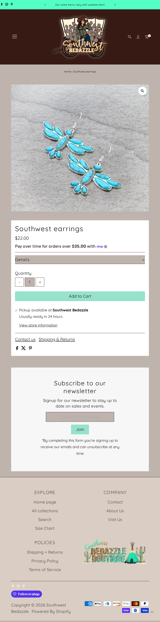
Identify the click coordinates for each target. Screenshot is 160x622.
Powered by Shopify (51, 611)
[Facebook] (2, 4)
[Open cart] (147, 37)
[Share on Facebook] (17, 348)
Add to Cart (80, 296)
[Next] (114, 4)
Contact (115, 501)
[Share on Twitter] (24, 348)
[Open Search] (130, 37)
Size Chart (44, 528)
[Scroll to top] (152, 611)
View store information (38, 325)
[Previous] (45, 4)
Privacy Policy (44, 560)
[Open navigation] (14, 37)
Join (80, 429)
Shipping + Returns (45, 552)
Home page (45, 501)
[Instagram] (6, 4)
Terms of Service (45, 569)
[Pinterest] (12, 4)
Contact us (25, 339)
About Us (115, 510)
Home (67, 71)
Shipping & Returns (57, 339)
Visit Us (115, 519)
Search (45, 519)
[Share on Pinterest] (30, 348)
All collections (45, 510)
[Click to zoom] (142, 90)
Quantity (23, 273)
